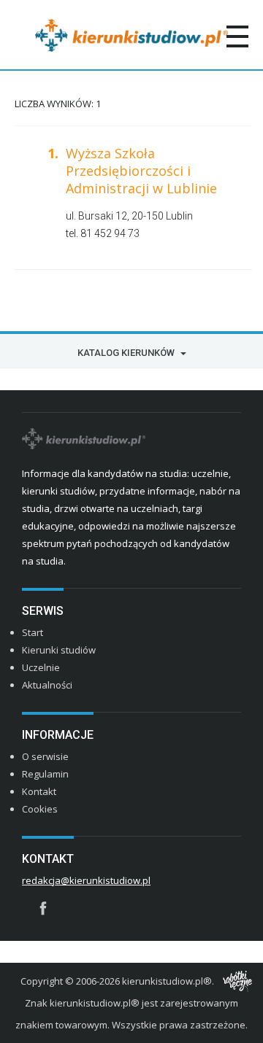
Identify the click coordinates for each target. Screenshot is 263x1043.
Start (32, 632)
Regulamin (45, 773)
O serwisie (45, 756)
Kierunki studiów (59, 649)
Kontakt (39, 791)
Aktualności (47, 684)
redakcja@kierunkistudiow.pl (86, 880)
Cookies (40, 808)
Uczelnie (41, 667)
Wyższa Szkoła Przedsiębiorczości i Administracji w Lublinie (141, 170)
